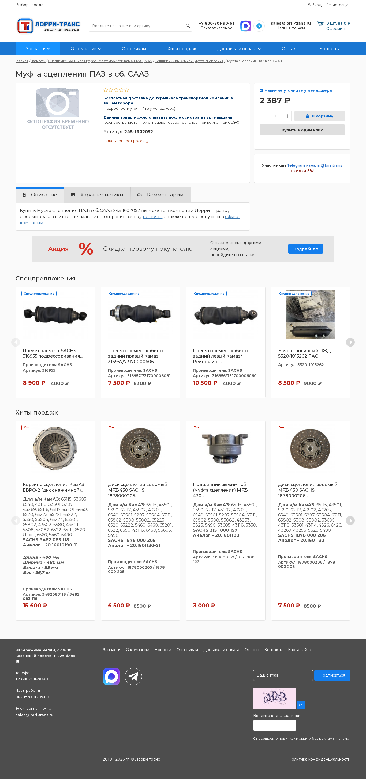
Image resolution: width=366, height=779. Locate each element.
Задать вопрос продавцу (125, 141)
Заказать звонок (216, 28)
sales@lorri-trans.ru (34, 715)
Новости (163, 649)
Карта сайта (299, 649)
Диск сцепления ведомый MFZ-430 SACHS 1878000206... (308, 490)
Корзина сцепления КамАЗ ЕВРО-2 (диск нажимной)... (53, 487)
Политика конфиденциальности (319, 759)
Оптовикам (134, 48)
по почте (152, 216)
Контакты (330, 48)
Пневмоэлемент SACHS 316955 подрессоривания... (53, 353)
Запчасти (36, 48)
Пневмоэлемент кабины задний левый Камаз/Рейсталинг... (220, 356)
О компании (84, 48)
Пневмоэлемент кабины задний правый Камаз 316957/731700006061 (135, 356)
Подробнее (305, 248)
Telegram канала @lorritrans (314, 165)
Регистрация (338, 4)
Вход (317, 4)
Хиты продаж (181, 48)
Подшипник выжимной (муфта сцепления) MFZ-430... (220, 490)
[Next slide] (350, 342)
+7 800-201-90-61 (32, 679)
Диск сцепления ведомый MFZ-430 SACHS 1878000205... (137, 490)
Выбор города (29, 5)
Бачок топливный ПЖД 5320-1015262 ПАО (304, 353)
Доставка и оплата (237, 48)
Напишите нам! (291, 28)
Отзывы (290, 48)
